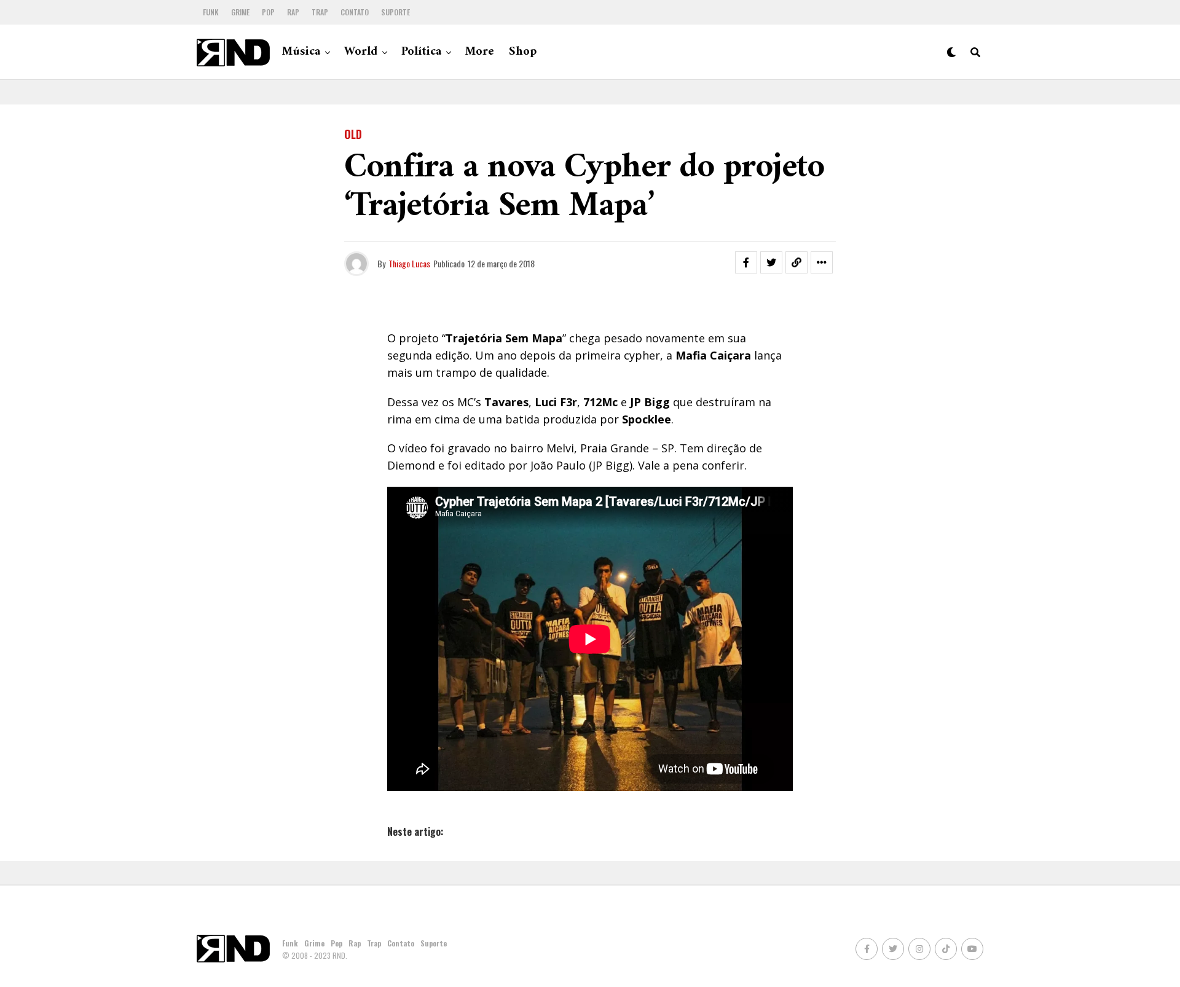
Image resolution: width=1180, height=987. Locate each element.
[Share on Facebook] (746, 262)
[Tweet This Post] (771, 262)
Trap (320, 12)
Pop (268, 12)
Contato (354, 12)
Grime (240, 12)
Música (301, 52)
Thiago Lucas (409, 263)
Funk (211, 12)
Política (421, 52)
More (479, 52)
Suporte (395, 12)
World (360, 52)
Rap (293, 12)
